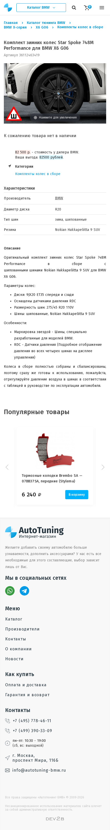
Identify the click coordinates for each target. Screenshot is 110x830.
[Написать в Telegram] (24, 591)
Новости (14, 658)
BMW (59, 198)
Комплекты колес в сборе (37, 174)
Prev (8, 467)
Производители (22, 629)
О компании (18, 649)
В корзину (77, 494)
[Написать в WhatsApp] (10, 591)
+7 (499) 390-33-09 (32, 730)
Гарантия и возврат (27, 694)
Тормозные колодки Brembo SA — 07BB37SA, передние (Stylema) (52, 478)
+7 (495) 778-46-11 (32, 720)
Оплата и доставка (26, 684)
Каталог (13, 619)
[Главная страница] (8, 7)
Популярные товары (37, 412)
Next (102, 467)
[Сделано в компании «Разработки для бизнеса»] (55, 819)
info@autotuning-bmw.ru (39, 770)
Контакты (15, 639)
